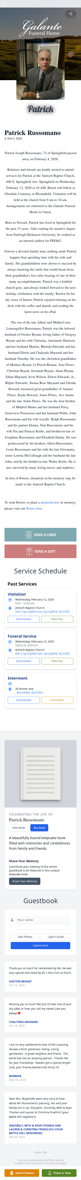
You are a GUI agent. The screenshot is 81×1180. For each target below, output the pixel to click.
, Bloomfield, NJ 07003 (29, 692)
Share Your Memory (24, 881)
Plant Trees (57, 619)
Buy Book (39, 827)
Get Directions (23, 619)
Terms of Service (51, 1163)
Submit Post (40, 945)
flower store (34, 508)
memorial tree (50, 502)
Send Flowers (57, 700)
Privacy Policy (30, 1163)
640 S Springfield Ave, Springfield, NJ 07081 (42, 611)
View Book (18, 827)
